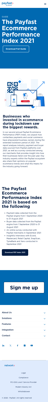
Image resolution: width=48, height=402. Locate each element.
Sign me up (24, 287)
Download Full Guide (16, 49)
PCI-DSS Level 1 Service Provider (23, 382)
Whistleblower (24, 391)
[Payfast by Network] (7, 4)
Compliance (23, 378)
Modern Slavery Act (23, 387)
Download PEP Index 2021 (15, 252)
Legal (23, 373)
